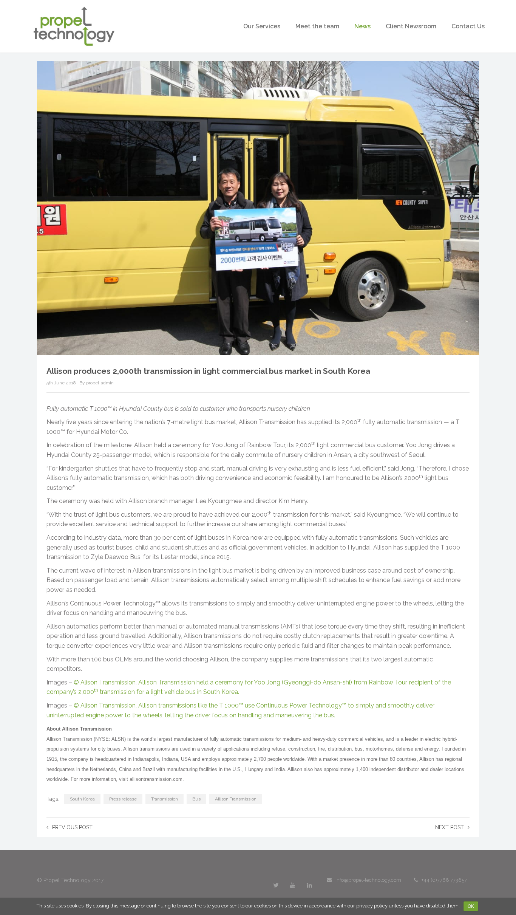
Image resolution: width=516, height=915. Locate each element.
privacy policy (372, 906)
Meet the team (317, 26)
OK (471, 906)
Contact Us (468, 26)
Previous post (72, 827)
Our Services (261, 26)
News (362, 26)
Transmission (164, 799)
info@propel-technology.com (368, 880)
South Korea (82, 799)
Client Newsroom (411, 26)
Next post (449, 827)
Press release (123, 799)
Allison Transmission (235, 799)
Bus (196, 799)
